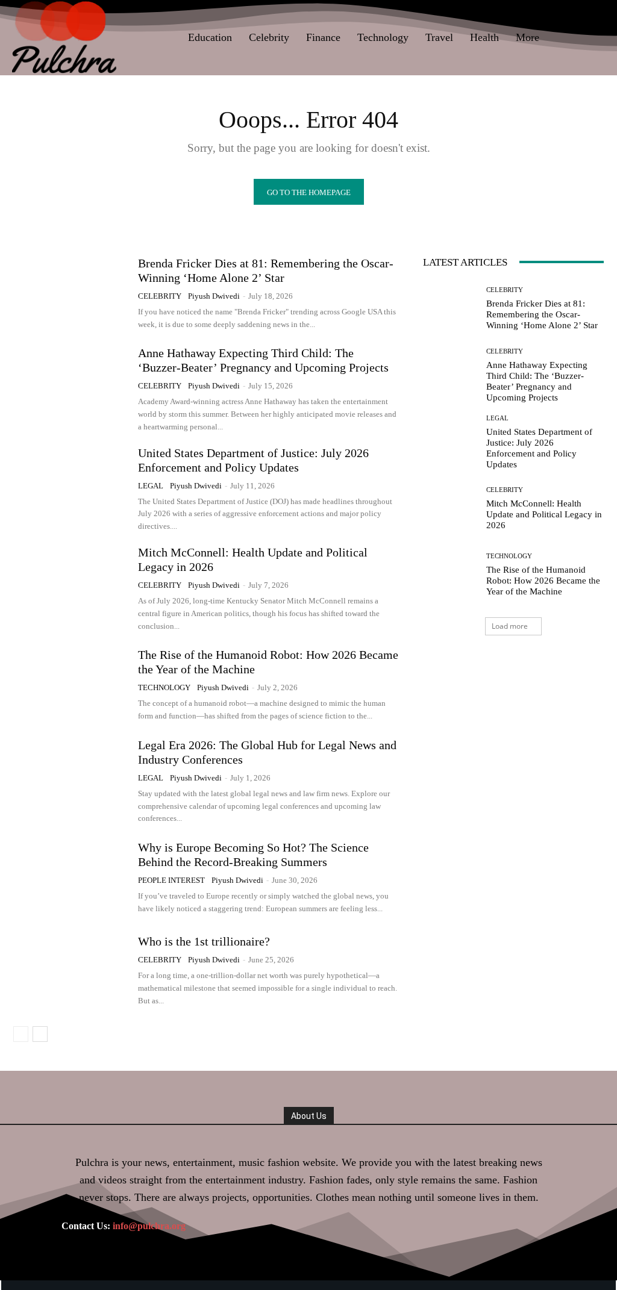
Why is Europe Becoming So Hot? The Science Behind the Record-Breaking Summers (253, 854)
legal (150, 486)
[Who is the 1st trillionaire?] (71, 970)
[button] (590, 37)
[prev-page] (20, 1034)
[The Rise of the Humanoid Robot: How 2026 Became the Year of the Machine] (71, 684)
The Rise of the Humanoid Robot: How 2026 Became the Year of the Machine (543, 580)
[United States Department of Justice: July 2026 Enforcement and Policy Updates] (71, 486)
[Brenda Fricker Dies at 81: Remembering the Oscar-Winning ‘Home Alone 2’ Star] (71, 293)
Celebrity (159, 296)
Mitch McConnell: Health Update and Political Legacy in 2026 (544, 514)
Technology (164, 687)
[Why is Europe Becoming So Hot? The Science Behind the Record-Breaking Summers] (71, 877)
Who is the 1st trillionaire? (204, 941)
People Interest (171, 880)
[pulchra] (65, 37)
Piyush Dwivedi (214, 296)
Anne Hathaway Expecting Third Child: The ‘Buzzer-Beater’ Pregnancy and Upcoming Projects (263, 360)
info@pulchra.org (149, 1226)
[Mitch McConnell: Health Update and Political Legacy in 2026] (71, 585)
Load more (510, 626)
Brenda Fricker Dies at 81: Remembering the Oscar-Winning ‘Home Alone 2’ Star (542, 314)
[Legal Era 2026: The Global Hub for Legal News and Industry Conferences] (71, 778)
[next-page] (40, 1034)
